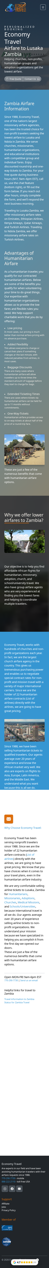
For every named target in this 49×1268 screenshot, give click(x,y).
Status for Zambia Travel (16, 1002)
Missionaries (12, 898)
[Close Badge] (37, 1259)
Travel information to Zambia (19, 999)
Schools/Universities (22, 906)
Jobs (4, 1206)
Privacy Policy (9, 1210)
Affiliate (5, 1203)
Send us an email (29, 980)
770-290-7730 (11, 980)
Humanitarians (18, 894)
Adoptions (28, 898)
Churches (10, 902)
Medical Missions (28, 902)
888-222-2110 (8, 1181)
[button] (13, 79)
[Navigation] (43, 7)
